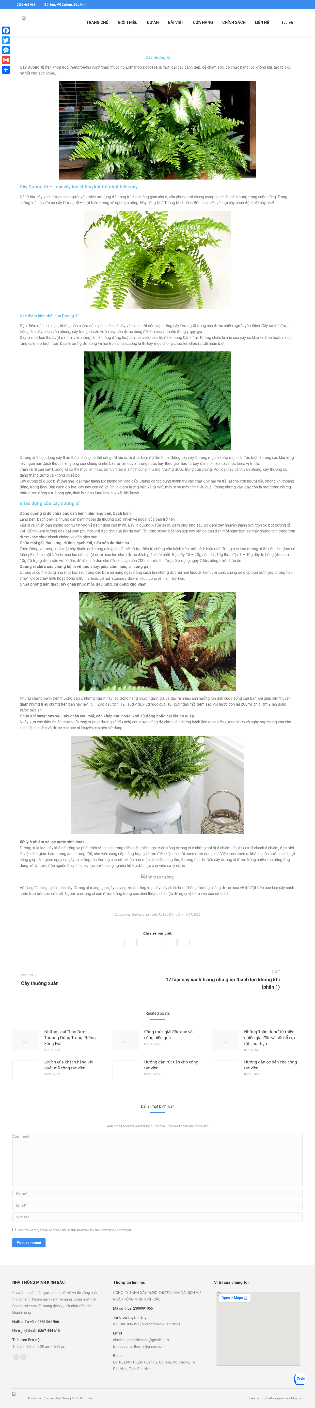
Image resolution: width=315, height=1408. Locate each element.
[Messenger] (6, 50)
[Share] (6, 70)
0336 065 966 (25, 4)
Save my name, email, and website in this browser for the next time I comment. (74, 1230)
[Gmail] (6, 60)
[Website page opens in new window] (23, 1357)
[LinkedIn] (170, 942)
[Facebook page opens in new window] (285, 4)
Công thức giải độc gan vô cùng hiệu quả (168, 1034)
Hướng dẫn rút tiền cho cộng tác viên (171, 1065)
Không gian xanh (144, 914)
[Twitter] (130, 942)
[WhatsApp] (183, 942)
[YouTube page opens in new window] (299, 4)
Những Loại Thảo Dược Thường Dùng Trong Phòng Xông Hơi (70, 1037)
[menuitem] (97, 22)
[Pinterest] (144, 942)
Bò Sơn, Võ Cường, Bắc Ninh (66, 4)
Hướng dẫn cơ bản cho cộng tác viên (270, 1065)
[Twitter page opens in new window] (292, 4)
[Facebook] (157, 942)
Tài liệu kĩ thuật (169, 914)
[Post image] (25, 1040)
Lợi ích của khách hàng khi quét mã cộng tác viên (68, 1065)
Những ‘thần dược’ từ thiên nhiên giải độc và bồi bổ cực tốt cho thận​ (270, 1037)
